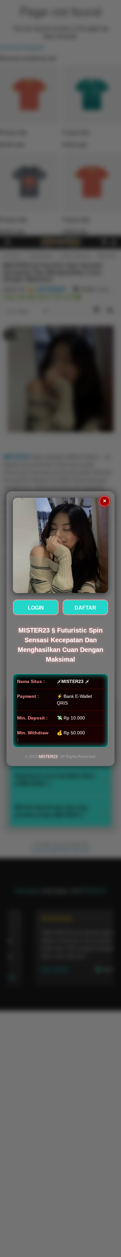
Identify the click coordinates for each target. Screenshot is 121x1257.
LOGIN (36, 608)
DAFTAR (85, 608)
